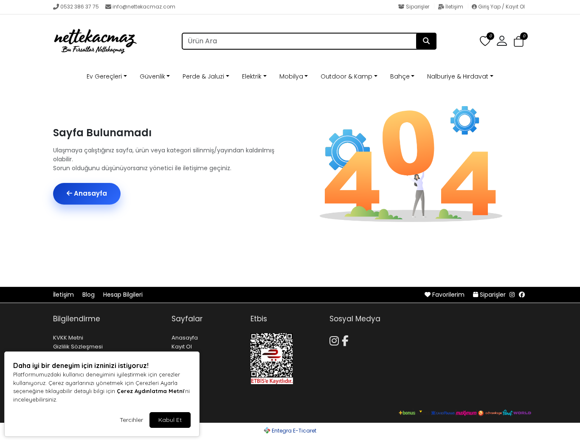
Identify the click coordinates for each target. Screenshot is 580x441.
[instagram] (512, 294)
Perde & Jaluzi (203, 76)
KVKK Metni (68, 338)
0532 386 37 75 (79, 6)
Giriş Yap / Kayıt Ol (501, 6)
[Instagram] (335, 339)
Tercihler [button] (131, 420)
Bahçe (400, 76)
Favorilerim (448, 294)
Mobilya (291, 76)
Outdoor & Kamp (346, 76)
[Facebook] (347, 339)
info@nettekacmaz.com (144, 6)
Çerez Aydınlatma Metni (150, 391)
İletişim (454, 6)
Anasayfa (89, 193)
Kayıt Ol (182, 347)
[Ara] (426, 41)
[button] (518, 41)
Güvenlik (152, 76)
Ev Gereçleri (104, 76)
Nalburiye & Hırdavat (457, 76)
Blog (89, 294)
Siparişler (418, 6)
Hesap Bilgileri (123, 294)
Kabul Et (170, 420)
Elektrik (252, 76)
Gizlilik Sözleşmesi (78, 347)
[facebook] (522, 294)
